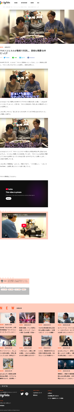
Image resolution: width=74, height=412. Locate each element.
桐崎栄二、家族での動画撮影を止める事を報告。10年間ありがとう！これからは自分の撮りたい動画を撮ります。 (66, 378)
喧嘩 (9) (23, 289)
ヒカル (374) (4, 289)
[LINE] (26, 394)
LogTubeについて (37, 392)
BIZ (38, 3)
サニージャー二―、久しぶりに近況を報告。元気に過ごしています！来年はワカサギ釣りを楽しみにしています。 (8, 355)
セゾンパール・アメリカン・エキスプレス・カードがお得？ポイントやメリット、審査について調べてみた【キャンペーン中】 (66, 332)
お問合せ (50, 393)
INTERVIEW (24, 3)
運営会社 (35, 395)
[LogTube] (5, 395)
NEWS (32, 3)
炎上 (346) (11, 289)
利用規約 (2, 405)
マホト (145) (17, 289)
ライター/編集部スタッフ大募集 (55, 398)
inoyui (5, 280)
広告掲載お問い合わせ (53, 395)
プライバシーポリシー (5, 403)
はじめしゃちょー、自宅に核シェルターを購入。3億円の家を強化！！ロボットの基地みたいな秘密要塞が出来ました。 (66, 355)
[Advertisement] (36, 256)
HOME (15, 3)
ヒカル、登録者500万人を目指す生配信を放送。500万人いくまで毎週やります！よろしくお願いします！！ (47, 355)
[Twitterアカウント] (22, 393)
